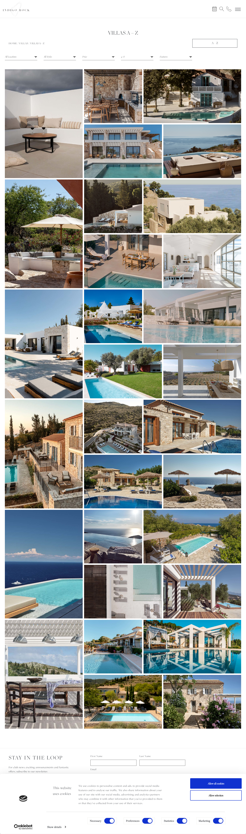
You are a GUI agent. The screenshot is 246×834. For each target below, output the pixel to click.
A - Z (215, 43)
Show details (54, 827)
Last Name (145, 756)
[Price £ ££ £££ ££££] (98, 57)
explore (44, 131)
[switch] (147, 821)
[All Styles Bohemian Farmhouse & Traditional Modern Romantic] (60, 57)
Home (13, 43)
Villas (23, 43)
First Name (96, 756)
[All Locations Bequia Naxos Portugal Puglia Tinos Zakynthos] (21, 57)
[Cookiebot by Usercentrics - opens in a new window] (23, 827)
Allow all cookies (216, 783)
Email (93, 769)
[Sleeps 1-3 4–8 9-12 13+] (137, 57)
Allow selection (216, 795)
